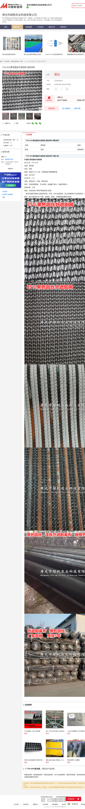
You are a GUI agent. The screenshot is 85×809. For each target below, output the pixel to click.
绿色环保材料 (71, 775)
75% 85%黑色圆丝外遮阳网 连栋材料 (58, 799)
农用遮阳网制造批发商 (62, 797)
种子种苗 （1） (8, 143)
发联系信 (51, 108)
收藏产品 (7, 123)
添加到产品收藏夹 (7, 194)
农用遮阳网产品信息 (47, 797)
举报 (17, 123)
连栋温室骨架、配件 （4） (11, 140)
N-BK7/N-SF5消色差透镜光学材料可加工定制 (58, 54)
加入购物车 (66, 108)
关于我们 (16, 804)
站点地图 (45, 804)
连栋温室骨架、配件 (17, 61)
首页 (1, 61)
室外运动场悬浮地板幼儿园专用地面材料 (36, 54)
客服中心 (35, 804)
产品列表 (6, 61)
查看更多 (10, 169)
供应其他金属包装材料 (8, 54)
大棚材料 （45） (8, 146)
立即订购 (77, 108)
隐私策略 (55, 804)
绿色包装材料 (48, 775)
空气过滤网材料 (59, 775)
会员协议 (64, 804)
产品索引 (5, 192)
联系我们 (26, 804)
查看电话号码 (9, 159)
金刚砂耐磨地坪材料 (31, 777)
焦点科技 (57, 807)
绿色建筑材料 (38, 775)
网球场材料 (28, 775)
